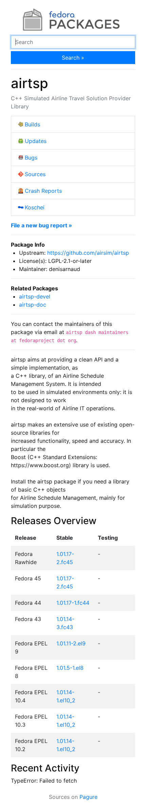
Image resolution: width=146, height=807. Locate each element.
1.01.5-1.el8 (70, 667)
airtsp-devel (34, 296)
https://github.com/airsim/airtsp (88, 252)
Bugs (31, 157)
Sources (35, 174)
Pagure (88, 796)
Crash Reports (43, 190)
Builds (32, 124)
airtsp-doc (32, 304)
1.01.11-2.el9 (71, 643)
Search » (73, 57)
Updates (36, 141)
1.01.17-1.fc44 (72, 602)
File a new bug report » (41, 225)
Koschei (34, 207)
